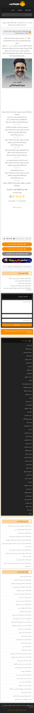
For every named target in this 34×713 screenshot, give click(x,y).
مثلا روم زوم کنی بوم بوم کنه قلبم (22, 696)
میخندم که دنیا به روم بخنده (23, 639)
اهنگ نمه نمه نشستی (25, 576)
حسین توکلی (28, 394)
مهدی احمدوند (28, 457)
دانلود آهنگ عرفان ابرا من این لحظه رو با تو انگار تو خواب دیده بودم (18, 555)
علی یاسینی (28, 401)
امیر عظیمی (29, 503)
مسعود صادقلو (28, 391)
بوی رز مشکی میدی (26, 636)
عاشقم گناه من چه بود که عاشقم (22, 580)
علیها (30, 513)
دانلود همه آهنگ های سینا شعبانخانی (17, 254)
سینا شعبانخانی (21, 22)
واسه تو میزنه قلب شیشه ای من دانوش (20, 653)
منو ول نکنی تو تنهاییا (25, 611)
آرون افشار (29, 356)
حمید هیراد (29, 468)
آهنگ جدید (26, 266)
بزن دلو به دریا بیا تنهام (25, 685)
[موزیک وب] (17, 3)
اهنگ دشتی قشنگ (26, 650)
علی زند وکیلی (28, 433)
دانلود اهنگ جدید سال (25, 682)
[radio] (23, 196)
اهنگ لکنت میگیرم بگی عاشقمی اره (22, 587)
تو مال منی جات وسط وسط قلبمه (22, 664)
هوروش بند (29, 405)
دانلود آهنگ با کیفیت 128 (16, 249)
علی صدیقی (29, 443)
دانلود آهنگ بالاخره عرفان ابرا (24, 560)
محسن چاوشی (28, 447)
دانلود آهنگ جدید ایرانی (25, 632)
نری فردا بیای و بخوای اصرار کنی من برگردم (20, 689)
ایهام (30, 380)
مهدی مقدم (29, 496)
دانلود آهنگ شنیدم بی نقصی (23, 601)
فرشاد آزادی (29, 436)
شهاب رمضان (28, 461)
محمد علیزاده (28, 359)
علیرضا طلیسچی (27, 352)
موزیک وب (29, 22)
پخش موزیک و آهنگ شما (20, 710)
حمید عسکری (28, 377)
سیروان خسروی (28, 471)
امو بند (30, 429)
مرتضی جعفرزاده (27, 387)
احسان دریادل (28, 478)
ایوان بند (29, 366)
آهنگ (25, 38)
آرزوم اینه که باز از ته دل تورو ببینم (22, 618)
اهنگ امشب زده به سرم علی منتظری (21, 625)
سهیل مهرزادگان (27, 419)
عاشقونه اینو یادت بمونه (24, 629)
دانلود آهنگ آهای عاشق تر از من (23, 281)
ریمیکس (19, 10)
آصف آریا (29, 510)
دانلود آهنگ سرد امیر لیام (24, 283)
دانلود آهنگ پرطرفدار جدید (24, 608)
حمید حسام (29, 506)
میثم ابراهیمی (28, 440)
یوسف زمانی (28, 454)
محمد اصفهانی (28, 485)
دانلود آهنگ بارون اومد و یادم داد (22, 594)
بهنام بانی (29, 373)
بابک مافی (29, 475)
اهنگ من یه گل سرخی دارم (24, 660)
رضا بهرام (29, 370)
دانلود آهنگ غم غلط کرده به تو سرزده (21, 615)
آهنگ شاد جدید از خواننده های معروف (21, 657)
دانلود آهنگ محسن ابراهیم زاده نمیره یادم (20, 286)
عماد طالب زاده (28, 499)
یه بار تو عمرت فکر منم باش (24, 678)
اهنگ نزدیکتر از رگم (26, 643)
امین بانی (29, 345)
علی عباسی (29, 489)
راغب (30, 398)
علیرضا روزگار (28, 450)
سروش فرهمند (28, 492)
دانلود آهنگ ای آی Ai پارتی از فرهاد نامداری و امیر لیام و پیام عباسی (17, 289)
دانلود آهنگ (28, 10)
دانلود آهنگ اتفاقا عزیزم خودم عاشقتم (21, 583)
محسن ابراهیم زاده (27, 384)
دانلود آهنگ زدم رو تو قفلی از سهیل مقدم (20, 550)
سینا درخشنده (28, 415)
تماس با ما (10, 710)
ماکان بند (29, 412)
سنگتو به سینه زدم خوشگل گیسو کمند (21, 622)
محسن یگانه (28, 349)
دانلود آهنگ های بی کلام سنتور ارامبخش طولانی (18, 540)
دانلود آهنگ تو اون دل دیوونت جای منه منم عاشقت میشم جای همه (16, 32)
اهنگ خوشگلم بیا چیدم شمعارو (23, 699)
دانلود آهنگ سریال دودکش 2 (23, 590)
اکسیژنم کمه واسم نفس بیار (23, 675)
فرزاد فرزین (29, 464)
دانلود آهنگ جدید (26, 646)
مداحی (13, 10)
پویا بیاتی (29, 422)
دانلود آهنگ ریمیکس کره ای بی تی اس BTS (20, 278)
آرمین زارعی (29, 363)
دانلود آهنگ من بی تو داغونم (23, 604)
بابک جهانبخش (28, 426)
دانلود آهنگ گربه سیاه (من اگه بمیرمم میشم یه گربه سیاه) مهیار (17, 565)
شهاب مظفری (28, 408)
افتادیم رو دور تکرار (26, 692)
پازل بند (30, 482)
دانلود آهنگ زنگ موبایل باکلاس (23, 667)
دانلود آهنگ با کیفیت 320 (16, 244)
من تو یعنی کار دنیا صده (24, 597)
